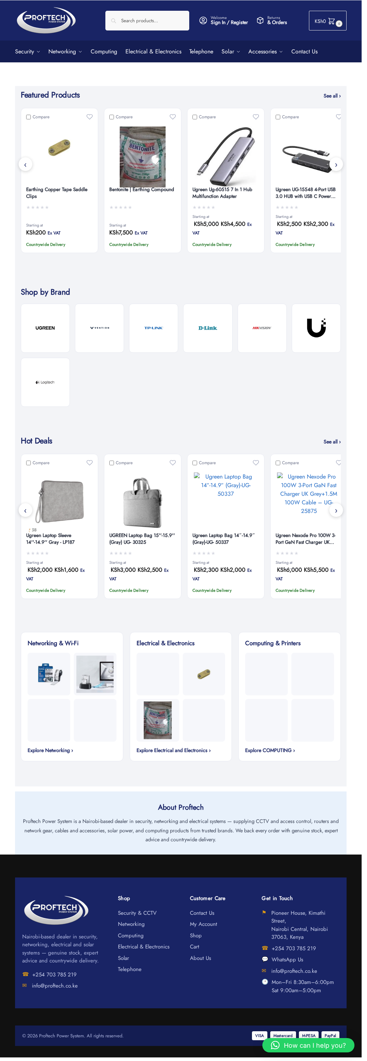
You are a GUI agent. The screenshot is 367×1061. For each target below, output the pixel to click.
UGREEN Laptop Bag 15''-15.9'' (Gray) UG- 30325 (142, 539)
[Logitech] (45, 382)
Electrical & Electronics (144, 947)
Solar (123, 958)
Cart (194, 947)
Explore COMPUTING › (270, 750)
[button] (328, 20)
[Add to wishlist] (89, 117)
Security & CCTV (137, 913)
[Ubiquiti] (316, 328)
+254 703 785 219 (54, 975)
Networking (131, 924)
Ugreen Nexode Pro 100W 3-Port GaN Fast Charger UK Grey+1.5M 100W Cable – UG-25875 (308, 539)
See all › (332, 95)
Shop (196, 935)
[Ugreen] (45, 328)
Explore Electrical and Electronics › (174, 750)
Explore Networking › (50, 750)
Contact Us (202, 913)
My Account (203, 924)
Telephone (130, 969)
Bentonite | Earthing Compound (141, 189)
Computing (131, 935)
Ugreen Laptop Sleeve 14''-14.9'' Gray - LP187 (50, 539)
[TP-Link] (153, 328)
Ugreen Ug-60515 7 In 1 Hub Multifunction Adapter (222, 193)
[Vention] (99, 328)
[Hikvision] (262, 328)
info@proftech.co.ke (55, 986)
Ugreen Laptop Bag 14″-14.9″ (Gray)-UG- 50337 (223, 539)
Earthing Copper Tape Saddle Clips (56, 193)
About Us (200, 958)
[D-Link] (207, 328)
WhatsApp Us (287, 960)
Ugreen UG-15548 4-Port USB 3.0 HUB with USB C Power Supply (306, 193)
